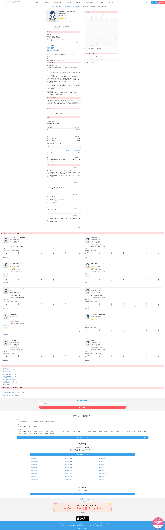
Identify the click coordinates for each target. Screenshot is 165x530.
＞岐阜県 (89, 431)
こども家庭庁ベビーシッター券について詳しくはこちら (13, 392)
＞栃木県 (47, 421)
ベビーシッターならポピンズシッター (58, 6)
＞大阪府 (18, 426)
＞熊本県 (35, 433)
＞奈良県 (35, 426)
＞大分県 (40, 433)
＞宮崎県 (46, 433)
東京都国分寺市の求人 (34, 476)
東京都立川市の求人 (34, 470)
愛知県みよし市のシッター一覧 (8, 369)
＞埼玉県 (36, 421)
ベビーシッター (79, 6)
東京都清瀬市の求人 (102, 477)
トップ (37, 2)
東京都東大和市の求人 (69, 477)
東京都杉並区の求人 (102, 464)
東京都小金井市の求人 (103, 473)
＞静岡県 (94, 431)
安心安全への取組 (89, 2)
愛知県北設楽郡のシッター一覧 (8, 381)
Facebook (83, 512)
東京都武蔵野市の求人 (69, 470)
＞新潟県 (56, 431)
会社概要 (95, 523)
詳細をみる (5, 257)
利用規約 (63, 525)
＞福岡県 (18, 433)
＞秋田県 (40, 431)
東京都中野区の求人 (68, 464)
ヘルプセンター (101, 2)
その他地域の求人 (68, 480)
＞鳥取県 (122, 431)
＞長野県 (83, 431)
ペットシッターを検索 (78, 523)
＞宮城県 (35, 431)
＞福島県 (51, 431)
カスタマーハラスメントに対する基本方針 (95, 525)
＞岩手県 (29, 431)
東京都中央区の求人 (68, 458)
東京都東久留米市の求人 (35, 479)
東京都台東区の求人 (102, 460)
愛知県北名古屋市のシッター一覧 (8, 379)
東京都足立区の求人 (102, 467)
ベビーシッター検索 (71, 6)
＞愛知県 (100, 431)
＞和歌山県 (116, 431)
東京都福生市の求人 (102, 476)
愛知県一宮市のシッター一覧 (7, 371)
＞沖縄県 (57, 433)
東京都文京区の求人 (68, 460)
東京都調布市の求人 (34, 473)
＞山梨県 (78, 431)
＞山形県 (46, 431)
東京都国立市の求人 (68, 476)
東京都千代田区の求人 (34, 458)
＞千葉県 (30, 421)
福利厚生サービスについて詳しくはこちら (10, 395)
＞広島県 (139, 431)
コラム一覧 (111, 2)
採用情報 (108, 523)
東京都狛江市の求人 (34, 477)
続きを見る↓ (78, 42)
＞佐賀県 (24, 433)
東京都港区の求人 (102, 458)
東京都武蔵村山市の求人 (69, 479)
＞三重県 (105, 431)
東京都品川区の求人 (102, 461)
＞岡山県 (133, 431)
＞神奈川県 (24, 421)
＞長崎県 (29, 433)
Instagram (82, 515)
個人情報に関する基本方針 (70, 525)
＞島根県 (128, 431)
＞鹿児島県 (51, 433)
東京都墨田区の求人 (34, 461)
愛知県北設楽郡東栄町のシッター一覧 (9, 382)
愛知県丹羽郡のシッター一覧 (7, 373)
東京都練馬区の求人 (68, 467)
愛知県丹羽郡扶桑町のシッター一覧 (9, 376)
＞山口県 (144, 431)
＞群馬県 (52, 421)
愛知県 (84, 6)
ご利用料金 (69, 2)
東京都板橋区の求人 (34, 467)
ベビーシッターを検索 (59, 523)
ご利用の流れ (46, 2)
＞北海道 (18, 431)
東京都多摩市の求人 (102, 479)
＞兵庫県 (24, 426)
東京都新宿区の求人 (34, 460)
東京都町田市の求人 (68, 473)
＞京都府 (29, 426)
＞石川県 (67, 431)
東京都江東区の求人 (68, 461)
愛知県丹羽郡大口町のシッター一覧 (9, 374)
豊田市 (88, 6)
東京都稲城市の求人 (34, 480)
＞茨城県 (41, 421)
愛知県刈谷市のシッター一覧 (7, 377)
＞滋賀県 (111, 431)
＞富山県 (62, 431)
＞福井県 (73, 431)
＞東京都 (18, 421)
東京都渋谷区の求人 (34, 464)
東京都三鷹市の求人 (102, 470)
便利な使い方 (78, 2)
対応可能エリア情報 (57, 2)
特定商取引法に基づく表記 (81, 525)
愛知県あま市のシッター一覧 (7, 368)
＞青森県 (24, 431)
